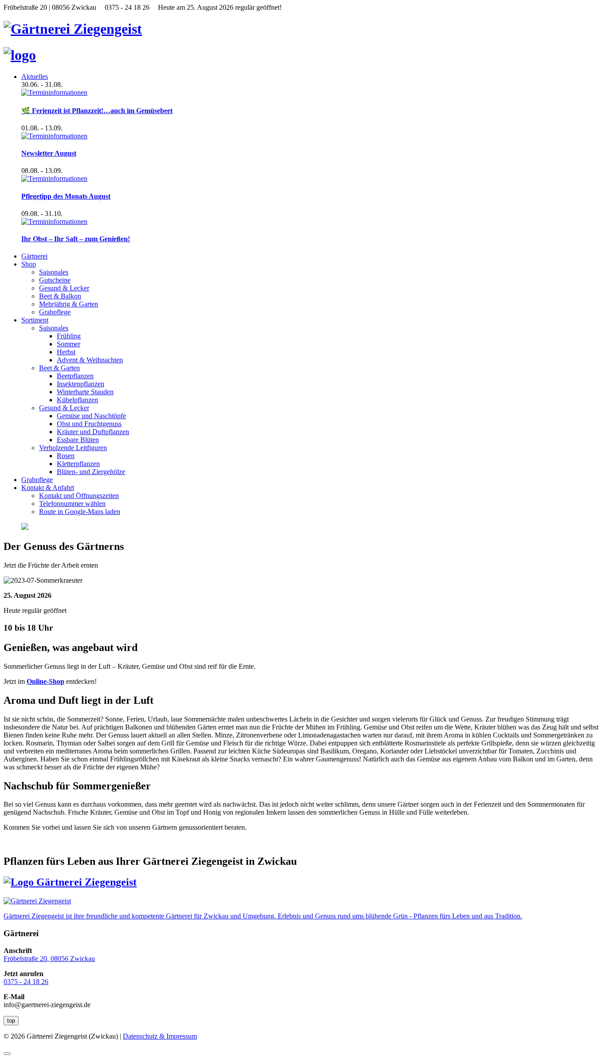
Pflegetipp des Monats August (65, 196)
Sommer (68, 344)
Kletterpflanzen (78, 463)
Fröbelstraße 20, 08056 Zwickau (49, 958)
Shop (28, 264)
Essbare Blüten (78, 439)
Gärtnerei (34, 256)
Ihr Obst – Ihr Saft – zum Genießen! (75, 239)
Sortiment (34, 320)
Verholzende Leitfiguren (73, 447)
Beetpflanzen (75, 376)
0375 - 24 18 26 (26, 981)
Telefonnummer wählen (72, 503)
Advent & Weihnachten (90, 360)
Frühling (69, 336)
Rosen (66, 455)
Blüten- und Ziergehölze (91, 471)
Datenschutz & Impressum (160, 1036)
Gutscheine (55, 280)
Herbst (66, 352)
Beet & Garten (59, 368)
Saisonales (53, 272)
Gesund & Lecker (64, 288)
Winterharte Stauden (85, 392)
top (11, 1020)
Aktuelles (34, 76)
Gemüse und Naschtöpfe (91, 416)
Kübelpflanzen (77, 400)
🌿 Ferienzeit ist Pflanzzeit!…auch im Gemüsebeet (97, 110)
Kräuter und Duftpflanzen (93, 431)
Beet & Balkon (60, 296)
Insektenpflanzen (80, 384)
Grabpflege (55, 312)
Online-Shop (45, 681)
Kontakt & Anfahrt (47, 487)
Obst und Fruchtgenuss (89, 424)
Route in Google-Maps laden (79, 511)
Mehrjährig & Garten (68, 304)
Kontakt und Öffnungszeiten (79, 495)
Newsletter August (48, 153)
